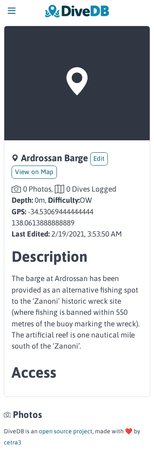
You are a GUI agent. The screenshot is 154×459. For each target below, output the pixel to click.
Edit (98, 158)
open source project (65, 431)
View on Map (34, 171)
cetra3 (12, 442)
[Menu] (12, 12)
